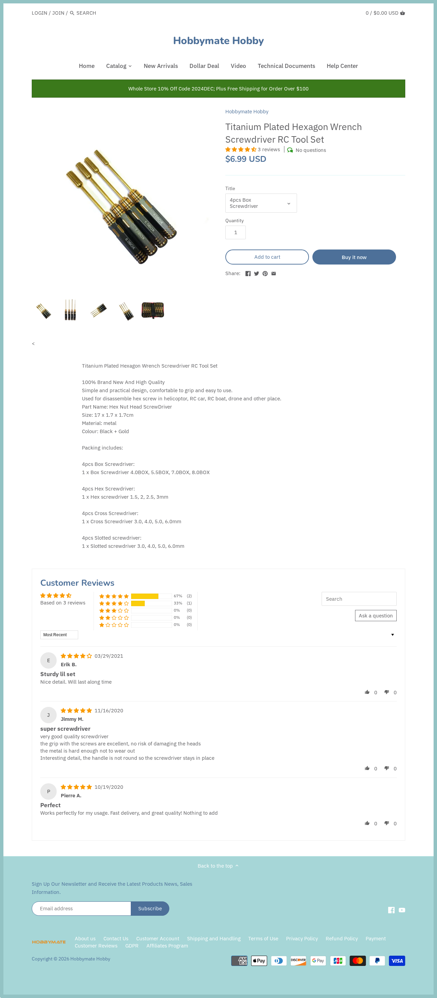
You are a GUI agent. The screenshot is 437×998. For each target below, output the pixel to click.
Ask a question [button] (376, 615)
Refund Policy (342, 938)
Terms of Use (263, 938)
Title (230, 188)
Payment (376, 938)
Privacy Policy (302, 938)
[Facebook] (391, 909)
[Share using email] (273, 272)
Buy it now (354, 257)
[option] (44, 310)
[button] (241, 149)
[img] (77, 656)
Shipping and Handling (214, 938)
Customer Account (157, 938)
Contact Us (115, 938)
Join (58, 13)
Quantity (234, 220)
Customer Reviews (96, 945)
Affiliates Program (167, 945)
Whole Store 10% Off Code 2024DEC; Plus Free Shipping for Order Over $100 (218, 88)
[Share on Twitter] (256, 272)
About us (85, 938)
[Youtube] (402, 909)
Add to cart (267, 257)
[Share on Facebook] (248, 272)
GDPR (132, 945)
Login (39, 13)
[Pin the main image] (265, 272)
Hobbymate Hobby (218, 41)
